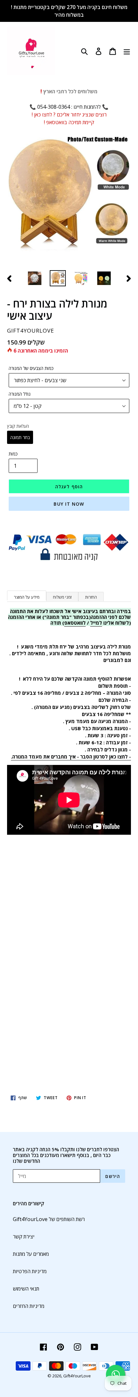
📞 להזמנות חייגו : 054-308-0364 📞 (69, 106)
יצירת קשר (23, 1236)
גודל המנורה (19, 394)
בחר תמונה (20, 437)
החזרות (91, 597)
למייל (96, 623)
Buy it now (69, 504)
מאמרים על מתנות (31, 1253)
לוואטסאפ (75, 623)
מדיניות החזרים (28, 1306)
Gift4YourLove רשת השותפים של (49, 1219)
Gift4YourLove (77, 1376)
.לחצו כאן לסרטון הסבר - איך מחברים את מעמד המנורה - (71, 756)
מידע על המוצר (26, 597)
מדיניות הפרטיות (30, 1271)
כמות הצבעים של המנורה (31, 368)
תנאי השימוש (26, 1288)
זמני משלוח (62, 597)
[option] (34, 278)
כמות (13, 454)
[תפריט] (127, 50)
